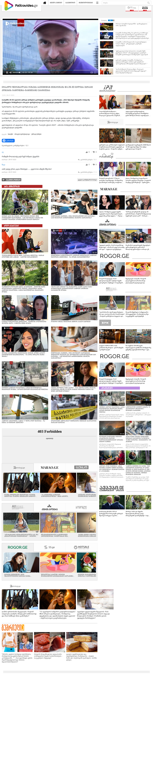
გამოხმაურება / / (89, 160)
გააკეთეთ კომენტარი (13, 180)
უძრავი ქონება (36, 134)
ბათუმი (10, 134)
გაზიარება (9, 140)
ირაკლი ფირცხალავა (22, 134)
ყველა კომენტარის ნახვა (87, 180)
